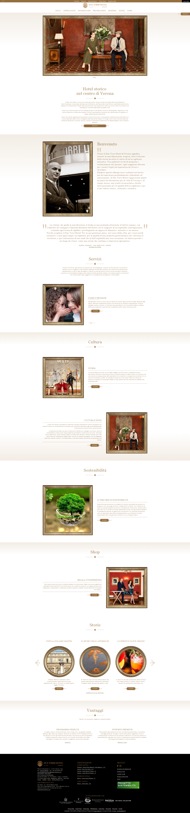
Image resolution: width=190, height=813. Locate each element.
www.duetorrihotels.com (43, 789)
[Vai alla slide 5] (89, 323)
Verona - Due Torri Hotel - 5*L (85, 769)
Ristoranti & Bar (84, 10)
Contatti (120, 808)
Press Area (114, 808)
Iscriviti (68, 742)
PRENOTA (186, 14)
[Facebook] (118, 766)
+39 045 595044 (44, 770)
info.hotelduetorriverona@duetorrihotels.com (49, 772)
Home (94, 77)
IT (3, 1)
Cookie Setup (86, 808)
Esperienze (112, 10)
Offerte (122, 10)
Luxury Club (186, 1)
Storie (129, 10)
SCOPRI (95, 313)
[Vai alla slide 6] (91, 323)
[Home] (95, 6)
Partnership (108, 808)
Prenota (95, 126)
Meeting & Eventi (99, 10)
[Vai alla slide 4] (98, 74)
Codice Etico (101, 808)
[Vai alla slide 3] (96, 74)
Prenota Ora (122, 742)
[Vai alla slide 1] (92, 74)
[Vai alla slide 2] (94, 74)
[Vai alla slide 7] (93, 323)
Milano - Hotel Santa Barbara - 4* (86, 778)
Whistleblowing (93, 808)
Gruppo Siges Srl (97, 811)
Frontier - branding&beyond (119, 811)
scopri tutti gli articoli (95, 693)
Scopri (95, 386)
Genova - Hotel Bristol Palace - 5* (86, 773)
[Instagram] (120, 766)
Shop (118, 779)
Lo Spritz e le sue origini (59, 641)
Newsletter (121, 771)
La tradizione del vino (95, 641)
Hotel (57, 10)
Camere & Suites (69, 10)
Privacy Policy (71, 808)
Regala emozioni (122, 776)
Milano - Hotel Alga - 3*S (84, 783)
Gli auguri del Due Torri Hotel (131, 642)
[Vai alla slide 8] (94, 323)
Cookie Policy (78, 808)
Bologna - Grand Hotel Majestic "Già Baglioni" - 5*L (91, 767)
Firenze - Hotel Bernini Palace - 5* (86, 771)
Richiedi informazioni (124, 769)
